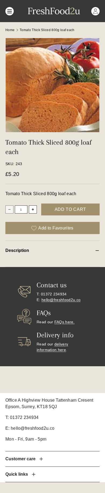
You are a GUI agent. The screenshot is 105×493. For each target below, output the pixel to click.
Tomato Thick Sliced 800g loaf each (47, 30)
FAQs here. (64, 322)
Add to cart (70, 209)
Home (10, 30)
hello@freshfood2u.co (60, 300)
